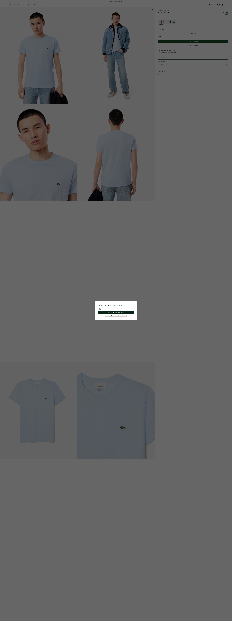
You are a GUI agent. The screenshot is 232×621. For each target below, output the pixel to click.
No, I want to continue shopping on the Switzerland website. (116, 315)
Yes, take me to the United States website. (116, 312)
